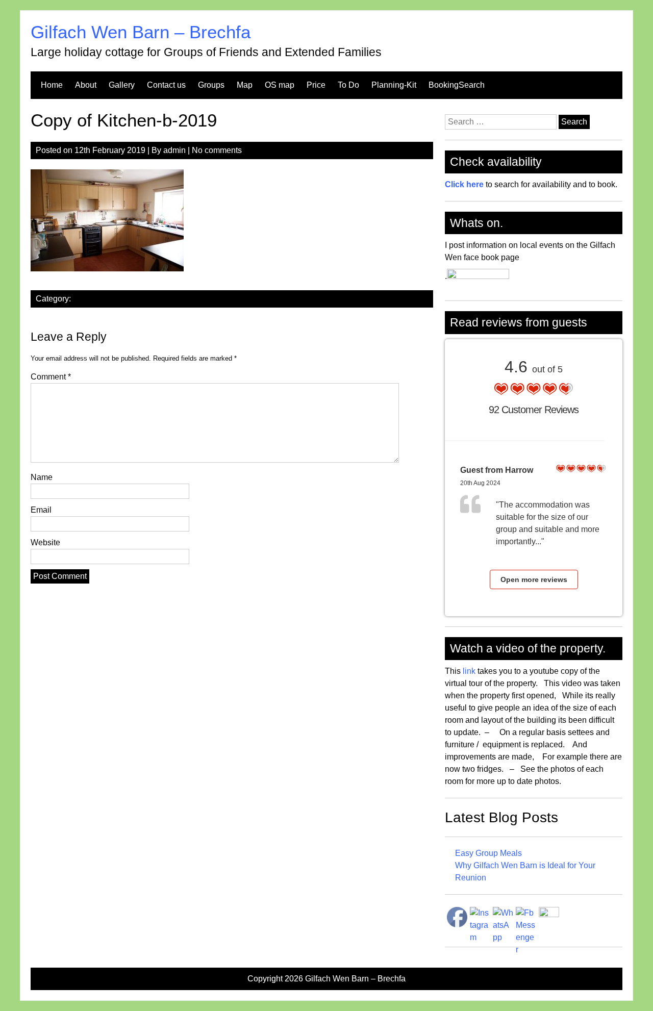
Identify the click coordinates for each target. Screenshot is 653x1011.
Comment (51, 376)
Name (42, 477)
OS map (279, 85)
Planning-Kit (393, 85)
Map (245, 85)
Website (45, 542)
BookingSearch (457, 85)
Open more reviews (533, 579)
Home (52, 85)
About (85, 85)
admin (174, 150)
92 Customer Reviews (534, 409)
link (468, 671)
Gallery (122, 85)
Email (41, 510)
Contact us (166, 85)
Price (316, 85)
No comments (217, 150)
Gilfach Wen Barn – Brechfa (140, 32)
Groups (211, 85)
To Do (348, 85)
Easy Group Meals (488, 853)
